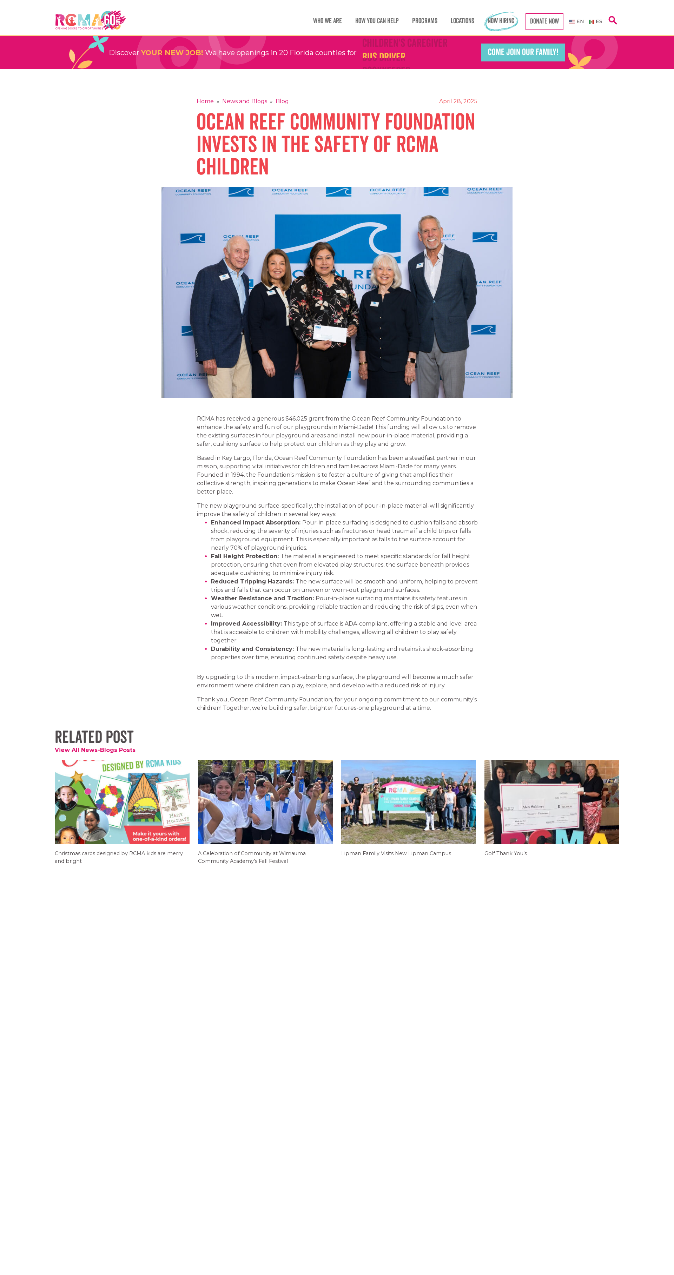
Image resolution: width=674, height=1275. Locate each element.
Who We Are (327, 21)
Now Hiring (501, 21)
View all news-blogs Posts (95, 750)
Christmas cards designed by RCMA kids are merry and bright (119, 861)
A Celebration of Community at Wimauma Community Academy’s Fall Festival (252, 861)
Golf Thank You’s (505, 858)
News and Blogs (244, 101)
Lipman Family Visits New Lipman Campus (396, 858)
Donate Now (544, 21)
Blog (282, 101)
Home (205, 101)
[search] (613, 24)
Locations (462, 21)
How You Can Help (377, 21)
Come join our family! (523, 52)
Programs (424, 21)
